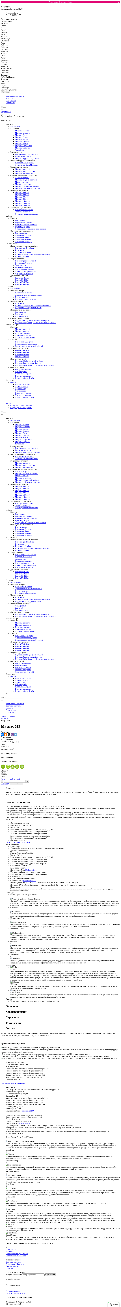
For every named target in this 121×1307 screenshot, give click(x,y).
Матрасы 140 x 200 (22, 201)
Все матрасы (15, 127)
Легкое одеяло (21, 372)
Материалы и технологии (16, 1256)
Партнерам (10, 103)
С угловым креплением (24, 269)
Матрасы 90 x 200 (22, 199)
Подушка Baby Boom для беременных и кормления (35, 323)
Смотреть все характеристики (18, 842)
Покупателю (11, 101)
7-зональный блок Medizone (26, 165)
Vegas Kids (19, 150)
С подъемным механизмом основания (30, 229)
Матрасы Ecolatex (22, 137)
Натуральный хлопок (23, 263)
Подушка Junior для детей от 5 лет (29, 363)
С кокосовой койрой (23, 335)
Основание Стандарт (23, 235)
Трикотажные (20, 265)
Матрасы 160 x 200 (22, 203)
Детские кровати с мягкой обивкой (29, 346)
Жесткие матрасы (22, 178)
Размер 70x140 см (22, 284)
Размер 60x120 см (22, 280)
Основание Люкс (22, 237)
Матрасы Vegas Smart (23, 146)
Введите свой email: (14, 1275)
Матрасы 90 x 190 (22, 197)
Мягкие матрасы (21, 182)
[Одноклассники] (5, 734)
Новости (9, 98)
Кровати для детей (22, 227)
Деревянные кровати (23, 222)
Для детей (19, 314)
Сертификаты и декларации (17, 1254)
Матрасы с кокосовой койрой (27, 186)
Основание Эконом (23, 239)
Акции (8, 403)
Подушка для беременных (25, 299)
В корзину (5, 784)
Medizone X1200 (31, 870)
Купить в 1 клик (16, 784)
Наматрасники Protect (24, 210)
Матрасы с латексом (23, 184)
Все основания (21, 233)
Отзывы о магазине (13, 1266)
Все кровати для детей (24, 342)
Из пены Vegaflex (22, 257)
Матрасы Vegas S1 (22, 148)
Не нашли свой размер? (10, 779)
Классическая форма (23, 293)
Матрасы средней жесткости (26, 180)
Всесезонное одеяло (23, 374)
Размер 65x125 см (22, 282)
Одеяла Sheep (20, 389)
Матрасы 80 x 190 (22, 193)
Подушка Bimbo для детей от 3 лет (29, 361)
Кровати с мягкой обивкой (26, 225)
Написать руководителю (15, 1293)
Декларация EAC (29, 881)
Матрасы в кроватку (23, 331)
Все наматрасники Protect (25, 261)
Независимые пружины (24, 163)
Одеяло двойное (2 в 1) (24, 378)
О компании (11, 1249)
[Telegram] (15, 734)
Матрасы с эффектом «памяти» (27, 188)
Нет (7, 92)
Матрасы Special (21, 144)
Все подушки (15, 289)
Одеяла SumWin (21, 387)
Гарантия (9, 1268)
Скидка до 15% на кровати (21, 408)
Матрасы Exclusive (22, 133)
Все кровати (20, 220)
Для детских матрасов (24, 274)
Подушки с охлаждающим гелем (28, 308)
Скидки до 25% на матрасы (21, 406)
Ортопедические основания (26, 214)
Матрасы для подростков (25, 171)
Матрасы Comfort (22, 135)
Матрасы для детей (22, 169)
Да (3, 92)
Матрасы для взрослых (24, 173)
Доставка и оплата (13, 706)
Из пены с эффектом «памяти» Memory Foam (33, 254)
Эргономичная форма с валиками (28, 295)
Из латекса (19, 250)
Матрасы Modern (22, 131)
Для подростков (21, 316)
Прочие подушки (22, 297)
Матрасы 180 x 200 (22, 205)
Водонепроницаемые (23, 267)
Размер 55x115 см (22, 278)
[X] (9, 734)
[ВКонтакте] (2, 734)
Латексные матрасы (23, 156)
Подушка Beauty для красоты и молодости (32, 320)
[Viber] (12, 734)
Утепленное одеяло (23, 376)
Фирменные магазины (15, 96)
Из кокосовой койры (23, 252)
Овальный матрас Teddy (25, 338)
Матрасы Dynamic (22, 141)
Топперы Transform (22, 212)
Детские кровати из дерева (26, 344)
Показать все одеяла (23, 384)
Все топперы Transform (24, 248)
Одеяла (13, 382)
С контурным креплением (25, 271)
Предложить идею (13, 1291)
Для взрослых (20, 312)
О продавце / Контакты (15, 1264)
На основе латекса (22, 333)
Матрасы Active (21, 139)
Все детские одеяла (23, 370)
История (9, 1252)
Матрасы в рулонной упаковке (27, 158)
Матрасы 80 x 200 (22, 195)
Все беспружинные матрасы (26, 154)
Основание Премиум (23, 242)
